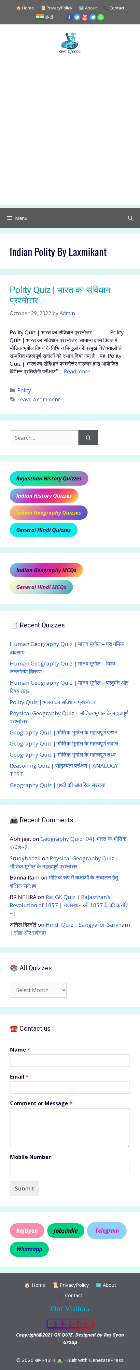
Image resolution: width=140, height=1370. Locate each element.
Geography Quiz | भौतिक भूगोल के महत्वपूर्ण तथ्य (63, 754)
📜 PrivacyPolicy (56, 8)
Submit (24, 1188)
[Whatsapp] (100, 17)
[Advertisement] (70, 135)
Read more (77, 371)
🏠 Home (25, 8)
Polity (24, 390)
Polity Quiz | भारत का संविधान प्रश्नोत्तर (53, 702)
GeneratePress (106, 1360)
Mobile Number (30, 1157)
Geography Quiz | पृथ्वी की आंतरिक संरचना (57, 785)
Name (20, 1049)
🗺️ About (88, 8)
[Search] (88, 437)
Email (19, 1076)
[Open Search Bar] (130, 218)
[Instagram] (85, 17)
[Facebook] (69, 17)
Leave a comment (38, 399)
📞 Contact (113, 8)
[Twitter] (77, 17)
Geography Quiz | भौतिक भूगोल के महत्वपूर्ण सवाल (64, 743)
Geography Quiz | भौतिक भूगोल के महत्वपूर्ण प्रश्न (64, 732)
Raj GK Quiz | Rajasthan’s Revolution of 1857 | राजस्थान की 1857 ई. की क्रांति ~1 (69, 905)
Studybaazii (25, 858)
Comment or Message (41, 1103)
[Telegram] (93, 17)
